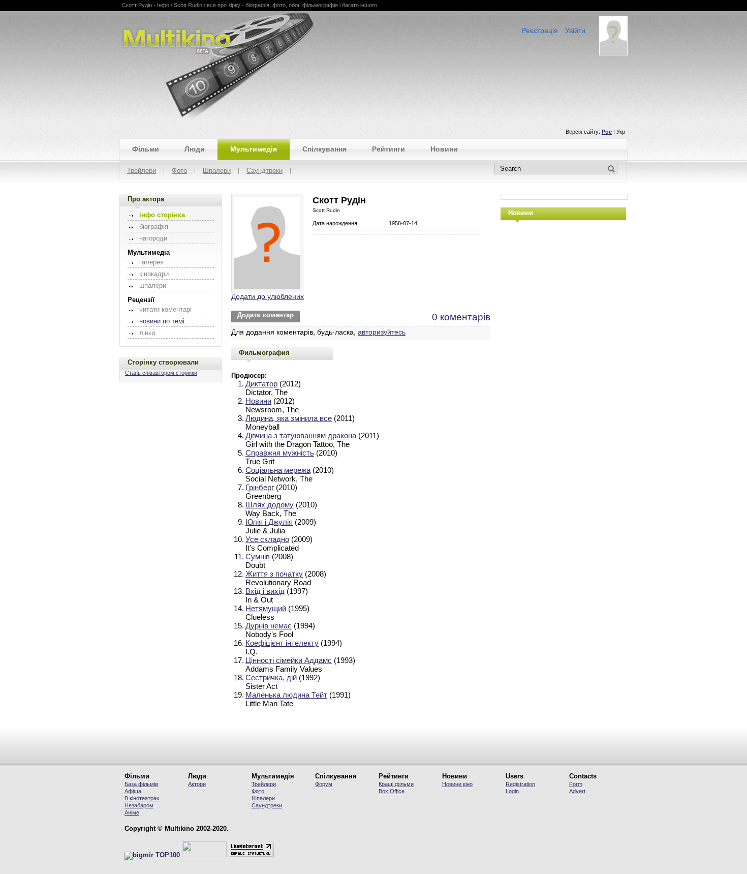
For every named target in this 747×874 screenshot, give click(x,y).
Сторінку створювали (163, 362)
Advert (577, 791)
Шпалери (217, 171)
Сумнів (257, 556)
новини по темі (161, 321)
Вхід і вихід (265, 591)
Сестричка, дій (271, 677)
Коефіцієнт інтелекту (282, 643)
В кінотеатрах (142, 798)
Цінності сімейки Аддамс (288, 660)
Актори (197, 784)
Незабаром (138, 805)
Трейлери (141, 171)
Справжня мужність (279, 452)
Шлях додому (269, 504)
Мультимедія (253, 149)
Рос (607, 132)
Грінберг (259, 487)
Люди (194, 149)
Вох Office (391, 791)
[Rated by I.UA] (204, 855)
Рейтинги (388, 149)
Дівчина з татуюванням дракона (300, 435)
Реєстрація (540, 30)
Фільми (145, 149)
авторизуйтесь (382, 332)
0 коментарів (461, 317)
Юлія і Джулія (269, 522)
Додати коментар (265, 315)
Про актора (146, 199)
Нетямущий (265, 608)
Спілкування (324, 149)
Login (512, 791)
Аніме (131, 812)
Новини (444, 149)
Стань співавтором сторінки (161, 373)
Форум (323, 784)
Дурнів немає (268, 625)
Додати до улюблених (267, 296)
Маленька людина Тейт (286, 694)
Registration (520, 784)
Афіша (132, 791)
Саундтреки (264, 171)
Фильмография (264, 352)
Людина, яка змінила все (288, 418)
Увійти (575, 30)
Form (575, 784)
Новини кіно (457, 784)
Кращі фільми (396, 784)
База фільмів (141, 784)
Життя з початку (274, 573)
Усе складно (267, 539)
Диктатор (261, 383)
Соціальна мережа (277, 470)
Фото (179, 171)
